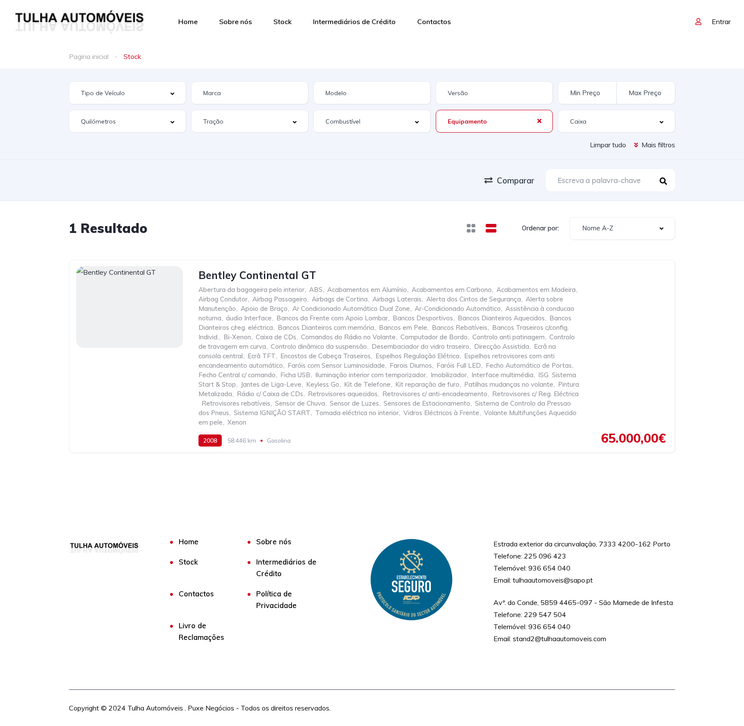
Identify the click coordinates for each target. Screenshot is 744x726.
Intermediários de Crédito (354, 21)
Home (188, 21)
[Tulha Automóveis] (80, 21)
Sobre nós (235, 21)
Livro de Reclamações (201, 631)
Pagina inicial (88, 56)
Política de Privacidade (276, 599)
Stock (282, 21)
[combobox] (127, 92)
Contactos (434, 21)
